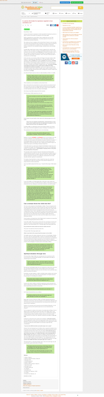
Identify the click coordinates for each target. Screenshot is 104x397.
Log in (35, 2)
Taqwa (28, 16)
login (38, 390)
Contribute (49, 394)
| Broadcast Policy (48, 395)
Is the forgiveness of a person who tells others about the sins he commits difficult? (72, 48)
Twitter (69, 62)
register (41, 390)
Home (22, 16)
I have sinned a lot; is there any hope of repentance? (70, 39)
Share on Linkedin (55, 25)
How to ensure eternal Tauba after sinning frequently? (71, 45)
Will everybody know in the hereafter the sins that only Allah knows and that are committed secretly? (72, 35)
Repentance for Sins (67, 25)
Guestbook (44, 394)
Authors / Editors (34, 394)
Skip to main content (3, 0)
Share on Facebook (51, 25)
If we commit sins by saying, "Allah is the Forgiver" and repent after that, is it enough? (71, 51)
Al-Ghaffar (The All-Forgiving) (68, 23)
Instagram (76, 62)
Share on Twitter (53, 25)
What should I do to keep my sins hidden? (71, 32)
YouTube (73, 62)
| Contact (59, 395)
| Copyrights (54, 395)
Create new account (27, 2)
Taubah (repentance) (33, 16)
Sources (39, 394)
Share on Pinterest (57, 25)
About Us (28, 394)
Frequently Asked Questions (37, 13)
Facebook (66, 62)
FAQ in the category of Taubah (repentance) (31, 385)
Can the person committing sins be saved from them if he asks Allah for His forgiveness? (72, 42)
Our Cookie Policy (62, 394)
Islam (25, 16)
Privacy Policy (55, 394)
